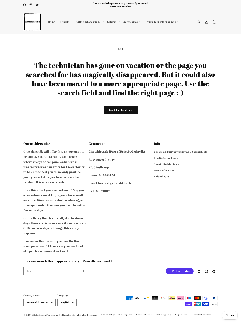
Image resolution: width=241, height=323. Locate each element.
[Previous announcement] (83, 4)
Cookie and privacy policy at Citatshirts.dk (181, 151)
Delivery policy (163, 314)
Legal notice (181, 314)
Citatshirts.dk (39, 314)
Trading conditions (166, 157)
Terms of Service (164, 170)
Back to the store (120, 110)
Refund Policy (162, 176)
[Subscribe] (83, 271)
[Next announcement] (158, 4)
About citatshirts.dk (166, 164)
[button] (65, 22)
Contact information (201, 314)
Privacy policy (125, 314)
